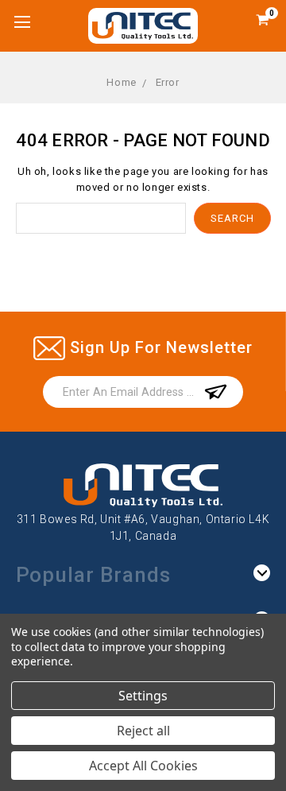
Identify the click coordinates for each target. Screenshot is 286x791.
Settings (143, 695)
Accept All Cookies (143, 765)
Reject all (143, 730)
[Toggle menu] (22, 22)
